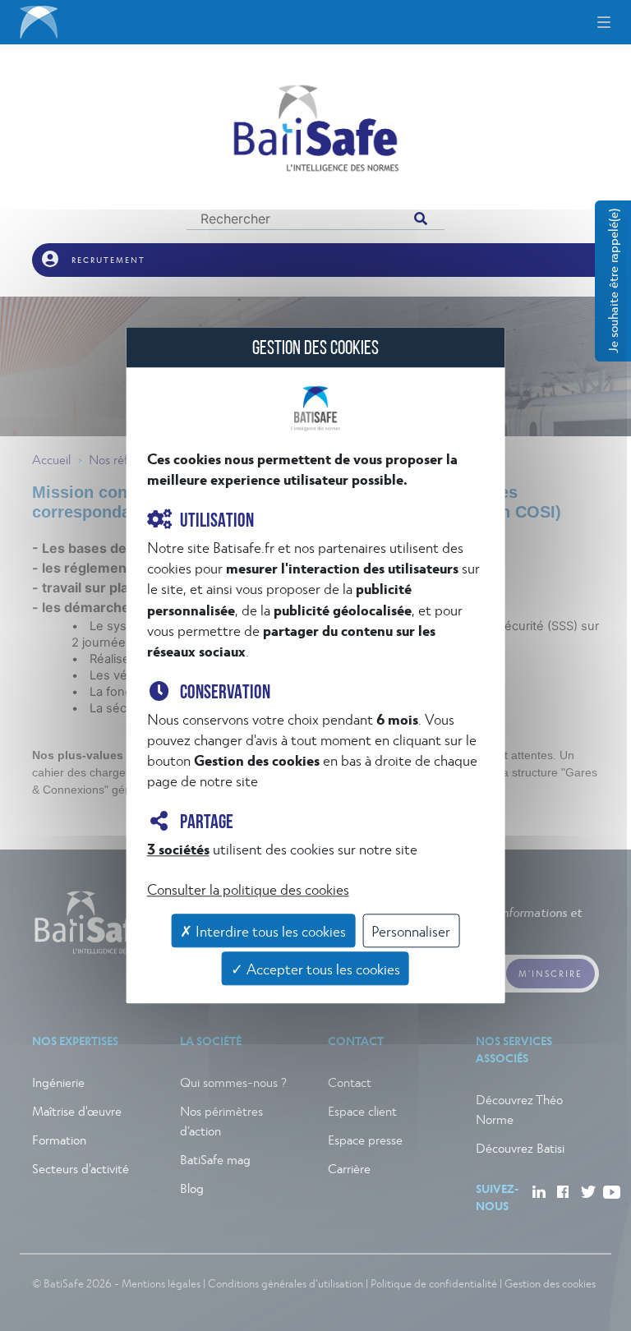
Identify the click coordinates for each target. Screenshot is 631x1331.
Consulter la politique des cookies (248, 889)
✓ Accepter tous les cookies (315, 968)
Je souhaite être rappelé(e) (612, 281)
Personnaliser (410, 930)
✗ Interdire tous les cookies (263, 930)
